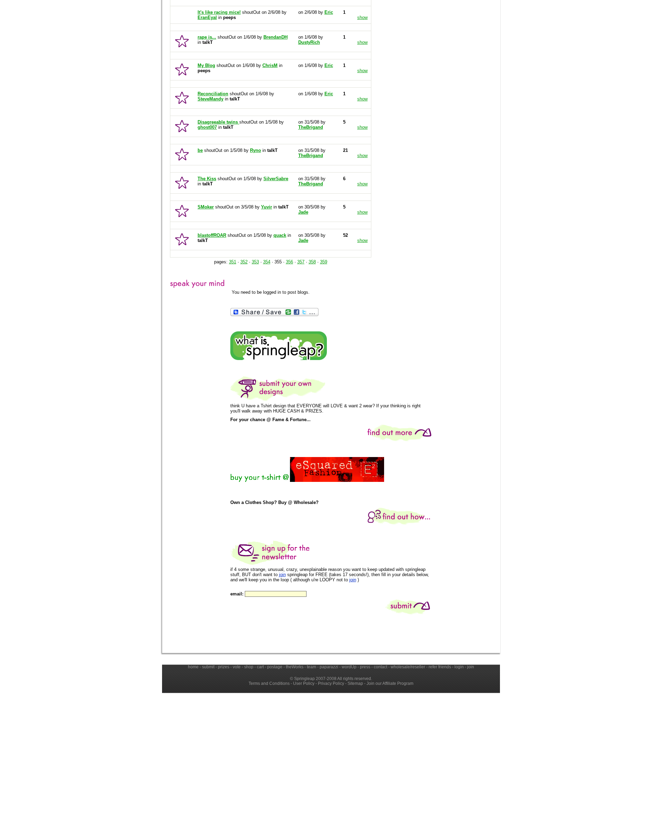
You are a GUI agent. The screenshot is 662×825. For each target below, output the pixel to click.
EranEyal (207, 17)
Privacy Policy (331, 683)
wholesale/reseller (408, 666)
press (365, 666)
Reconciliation (213, 93)
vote (237, 666)
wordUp (349, 666)
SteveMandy (210, 98)
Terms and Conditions (269, 683)
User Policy (303, 683)
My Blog (206, 65)
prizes (223, 666)
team (311, 666)
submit (208, 666)
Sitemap (355, 683)
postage (274, 666)
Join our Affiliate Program (390, 683)
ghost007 (207, 127)
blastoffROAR (212, 235)
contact (380, 666)
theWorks (294, 666)
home (193, 666)
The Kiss (207, 178)
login (459, 666)
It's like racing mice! (219, 12)
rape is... (207, 37)
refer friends (440, 666)
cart (260, 666)
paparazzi (329, 666)
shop (248, 666)
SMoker (206, 207)
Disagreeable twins (218, 122)
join (282, 574)
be (200, 150)
